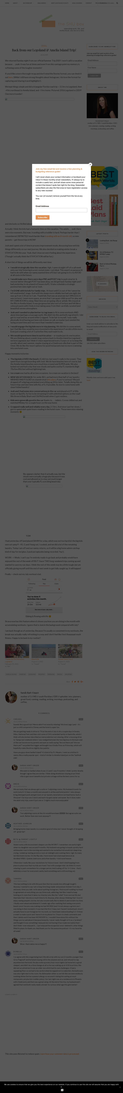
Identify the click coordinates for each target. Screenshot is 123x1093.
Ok (62, 1090)
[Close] (90, 164)
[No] (120, 1087)
